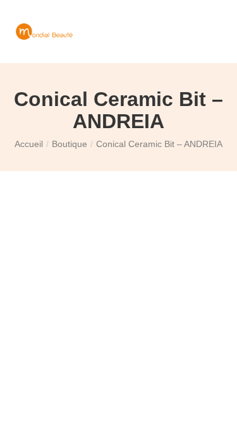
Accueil (29, 144)
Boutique (69, 144)
